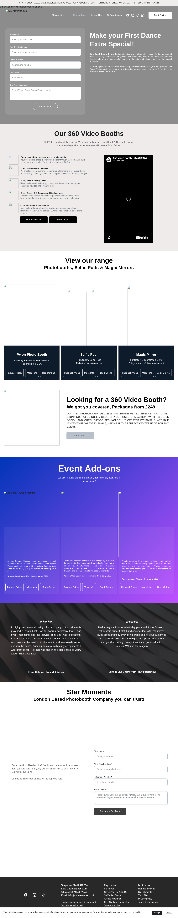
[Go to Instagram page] (133, 15)
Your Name (99, 751)
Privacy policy (145, 899)
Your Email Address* (18, 47)
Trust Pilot (143, 895)
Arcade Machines (112, 899)
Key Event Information (19, 85)
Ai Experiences (114, 15)
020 (19, 772)
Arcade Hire (96, 15)
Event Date (14, 72)
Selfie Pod (109, 889)
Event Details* (100, 790)
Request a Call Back (110, 811)
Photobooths (58, 15)
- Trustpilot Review (146, 672)
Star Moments (145, 892)
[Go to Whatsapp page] (142, 15)
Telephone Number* (103, 777)
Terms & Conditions (148, 902)
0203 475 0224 (152, 3)
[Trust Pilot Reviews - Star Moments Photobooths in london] (85, 724)
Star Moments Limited (72, 905)
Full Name (14, 34)
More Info (147, 372)
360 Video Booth (112, 895)
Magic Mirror (110, 885)
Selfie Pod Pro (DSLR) (115, 892)
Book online (144, 885)
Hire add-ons (79, 15)
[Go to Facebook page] (128, 15)
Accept (157, 913)
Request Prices (33, 219)
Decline (169, 913)
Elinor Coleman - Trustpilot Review (46, 672)
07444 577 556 (134, 3)
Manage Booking (146, 889)
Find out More (45, 106)
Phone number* (16, 60)
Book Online (160, 15)
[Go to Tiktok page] (138, 15)
